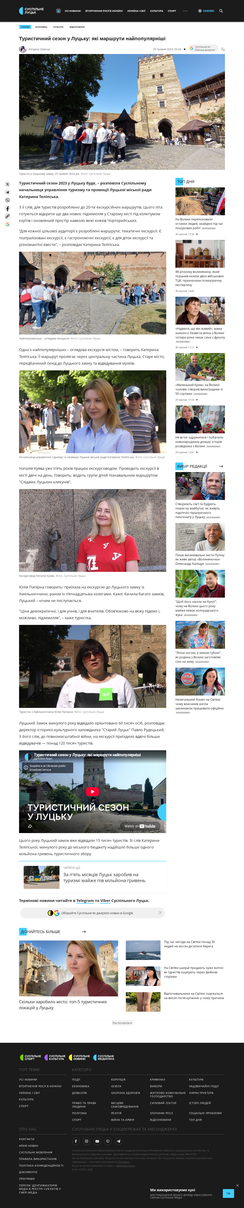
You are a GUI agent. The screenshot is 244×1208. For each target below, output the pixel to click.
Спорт (172, 11)
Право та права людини (84, 1104)
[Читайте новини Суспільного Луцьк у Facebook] (76, 1141)
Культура (156, 11)
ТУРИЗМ (25, 27)
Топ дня (195, 1120)
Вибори (156, 1086)
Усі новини (73, 11)
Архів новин (28, 1146)
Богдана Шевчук (39, 49)
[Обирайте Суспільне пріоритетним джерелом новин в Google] (7, 224)
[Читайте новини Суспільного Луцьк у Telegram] (118, 1141)
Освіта (116, 1086)
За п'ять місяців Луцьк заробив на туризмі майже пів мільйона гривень (104, 877)
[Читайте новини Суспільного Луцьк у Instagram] (86, 1141)
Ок (228, 1193)
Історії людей (200, 1103)
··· (185, 10)
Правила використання (38, 1159)
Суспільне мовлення (35, 1152)
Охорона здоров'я (125, 1093)
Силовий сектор (163, 1103)
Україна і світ (136, 11)
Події (76, 1079)
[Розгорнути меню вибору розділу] (58, 11)
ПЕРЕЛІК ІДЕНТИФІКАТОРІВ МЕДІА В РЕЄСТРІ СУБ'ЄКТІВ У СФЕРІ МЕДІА (40, 1189)
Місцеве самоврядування (125, 1104)
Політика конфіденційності (41, 1165)
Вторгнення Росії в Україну (104, 11)
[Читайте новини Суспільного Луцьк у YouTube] (97, 1141)
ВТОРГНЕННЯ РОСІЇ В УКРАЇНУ (40, 1086)
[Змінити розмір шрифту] (223, 49)
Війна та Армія (122, 1120)
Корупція (118, 1079)
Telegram (85, 900)
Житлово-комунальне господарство (168, 1094)
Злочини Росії (161, 1113)
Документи (28, 1172)
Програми (27, 1179)
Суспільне (124, 1162)
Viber (105, 900)
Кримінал (157, 1079)
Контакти (27, 1139)
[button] (7, 184)
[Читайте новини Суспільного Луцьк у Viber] (108, 1141)
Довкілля (79, 1093)
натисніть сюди (125, 1165)
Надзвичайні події (204, 1086)
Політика (79, 1113)
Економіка (41, 27)
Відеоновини (77, 27)
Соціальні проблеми (205, 1113)
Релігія (116, 1113)
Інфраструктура (201, 1093)
